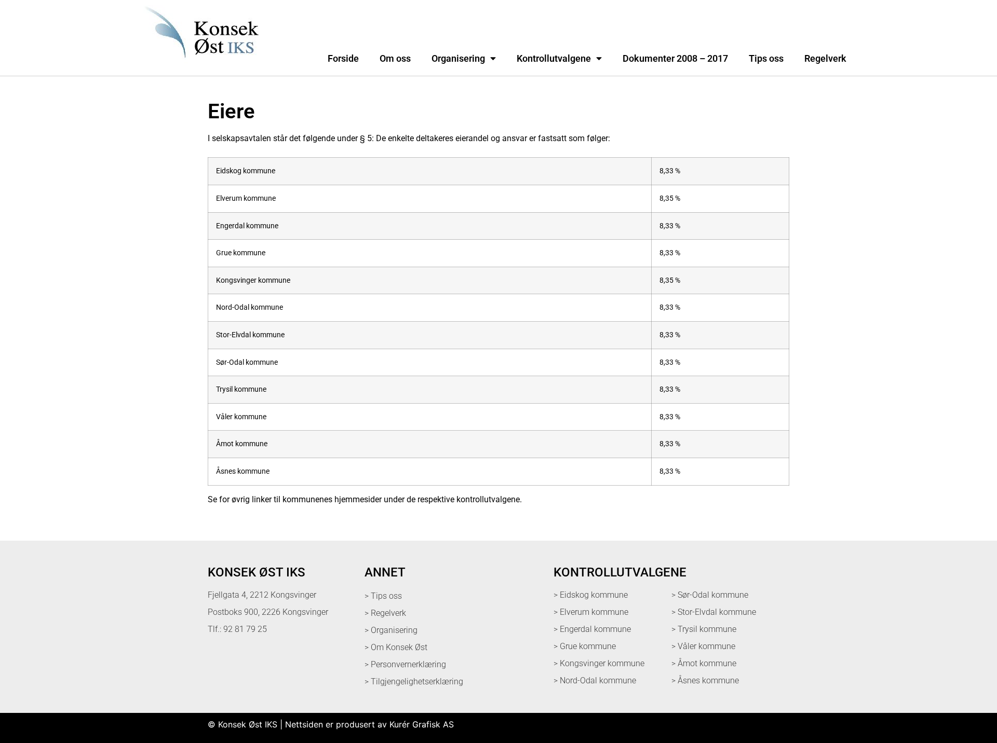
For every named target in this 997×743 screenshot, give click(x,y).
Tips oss (766, 58)
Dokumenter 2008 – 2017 (675, 58)
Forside (343, 58)
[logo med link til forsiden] (199, 64)
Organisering (458, 58)
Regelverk (825, 58)
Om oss (395, 58)
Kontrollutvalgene (554, 58)
